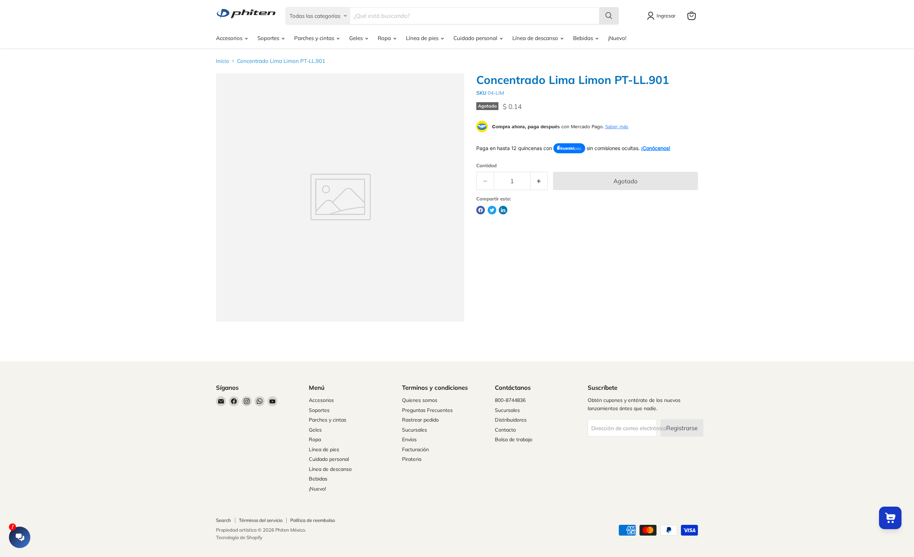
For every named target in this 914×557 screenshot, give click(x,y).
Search (223, 520)
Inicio (222, 61)
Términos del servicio (260, 520)
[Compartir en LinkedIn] (503, 210)
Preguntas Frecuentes (427, 410)
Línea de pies (423, 38)
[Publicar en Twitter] (492, 210)
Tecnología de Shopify (239, 537)
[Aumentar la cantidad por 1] (539, 181)
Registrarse (682, 428)
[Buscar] (608, 16)
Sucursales (414, 430)
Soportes (269, 38)
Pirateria (411, 459)
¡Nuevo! (617, 38)
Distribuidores (511, 420)
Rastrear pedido (420, 420)
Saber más (616, 126)
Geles (356, 38)
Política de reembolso (312, 520)
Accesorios (230, 38)
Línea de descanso (535, 38)
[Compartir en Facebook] (480, 210)
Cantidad (486, 165)
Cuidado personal (476, 38)
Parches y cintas (315, 38)
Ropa (385, 38)
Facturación (415, 449)
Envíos (409, 439)
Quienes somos (419, 400)
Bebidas (583, 38)
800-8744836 (510, 400)
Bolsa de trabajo (513, 439)
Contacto (505, 430)
